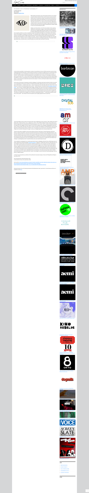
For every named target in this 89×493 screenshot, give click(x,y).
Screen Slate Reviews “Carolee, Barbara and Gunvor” (67, 437)
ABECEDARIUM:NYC (64, 465)
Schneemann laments (32, 142)
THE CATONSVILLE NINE (65, 468)
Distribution (47, 5)
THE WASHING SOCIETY (65, 470)
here (21, 169)
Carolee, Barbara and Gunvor (64, 458)
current (18, 5)
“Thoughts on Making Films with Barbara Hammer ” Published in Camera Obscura (66, 255)
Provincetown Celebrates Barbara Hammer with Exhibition (67, 185)
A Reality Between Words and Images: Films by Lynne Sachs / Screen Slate (67, 52)
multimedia (35, 5)
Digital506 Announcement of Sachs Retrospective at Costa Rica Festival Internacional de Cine (65, 109)
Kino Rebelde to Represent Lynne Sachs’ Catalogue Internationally (66, 335)
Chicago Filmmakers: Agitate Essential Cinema (67, 229)
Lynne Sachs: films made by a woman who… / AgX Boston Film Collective (67, 34)
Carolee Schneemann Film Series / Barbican (66, 77)
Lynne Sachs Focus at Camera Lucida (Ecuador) (67, 318)
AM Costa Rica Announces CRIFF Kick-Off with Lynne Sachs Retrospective (67, 123)
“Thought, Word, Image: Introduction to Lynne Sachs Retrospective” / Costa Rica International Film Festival (67, 94)
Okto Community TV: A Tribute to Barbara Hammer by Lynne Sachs (66, 371)
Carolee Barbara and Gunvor (21, 173)
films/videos (29, 5)
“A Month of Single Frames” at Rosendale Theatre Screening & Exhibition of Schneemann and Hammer (67, 353)
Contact (57, 5)
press (52, 5)
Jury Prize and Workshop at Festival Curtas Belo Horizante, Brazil (67, 419)
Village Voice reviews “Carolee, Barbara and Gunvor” (67, 426)
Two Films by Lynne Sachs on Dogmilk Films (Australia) (66, 389)
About (24, 5)
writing (41, 5)
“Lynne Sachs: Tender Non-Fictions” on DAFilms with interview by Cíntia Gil (67, 216)
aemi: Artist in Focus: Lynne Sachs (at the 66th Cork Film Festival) (67, 301)
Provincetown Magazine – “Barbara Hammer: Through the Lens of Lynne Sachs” (67, 137)
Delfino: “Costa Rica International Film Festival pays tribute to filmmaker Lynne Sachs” (67, 154)
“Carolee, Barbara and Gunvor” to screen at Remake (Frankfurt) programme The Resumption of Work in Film (67, 264)
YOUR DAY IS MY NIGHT (65, 472)
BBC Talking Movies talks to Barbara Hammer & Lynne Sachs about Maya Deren (67, 411)
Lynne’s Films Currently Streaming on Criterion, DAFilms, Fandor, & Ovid (67, 203)
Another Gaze (21, 13)
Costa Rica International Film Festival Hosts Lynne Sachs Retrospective (67, 168)
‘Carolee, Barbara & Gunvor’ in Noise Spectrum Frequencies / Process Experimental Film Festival (67, 27)
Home (15, 5)
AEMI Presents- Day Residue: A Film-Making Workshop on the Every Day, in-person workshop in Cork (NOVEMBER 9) (67, 283)
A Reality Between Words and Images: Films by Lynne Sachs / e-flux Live (67, 64)
